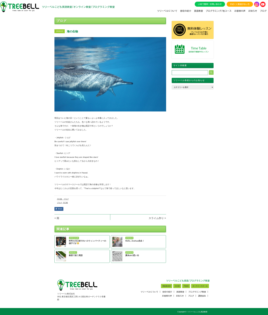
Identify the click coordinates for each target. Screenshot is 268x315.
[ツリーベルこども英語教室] (19, 6)
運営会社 (202, 296)
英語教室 (180, 292)
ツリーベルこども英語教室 (197, 312)
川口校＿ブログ (63, 199)
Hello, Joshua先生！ (134, 241)
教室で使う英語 (76, 255)
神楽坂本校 (166, 286)
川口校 (65, 203)
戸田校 (186, 286)
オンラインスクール (200, 286)
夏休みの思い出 (132, 255)
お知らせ (252, 11)
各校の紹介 (167, 292)
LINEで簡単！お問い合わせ (210, 4)
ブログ (59, 203)
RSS (212, 311)
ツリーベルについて (149, 292)
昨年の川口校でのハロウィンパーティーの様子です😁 (87, 242)
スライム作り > (157, 218)
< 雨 (56, 218)
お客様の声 (167, 296)
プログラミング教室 (197, 292)
